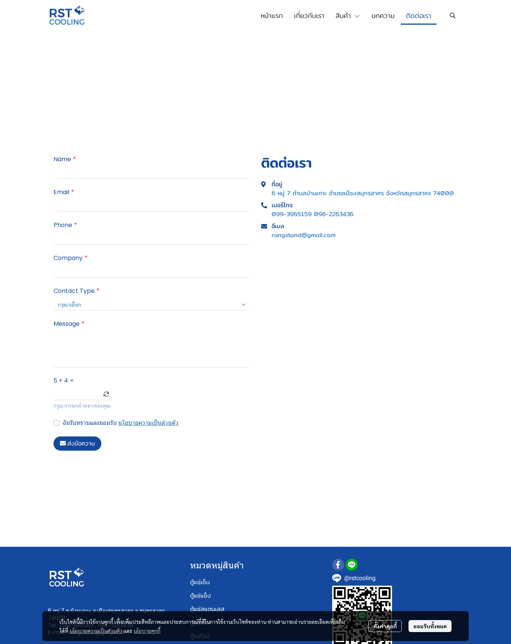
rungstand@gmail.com (304, 235)
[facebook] (338, 565)
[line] (352, 565)
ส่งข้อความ (81, 443)
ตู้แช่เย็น (200, 582)
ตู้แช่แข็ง (200, 595)
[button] (453, 15)
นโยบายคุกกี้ (147, 630)
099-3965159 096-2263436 (313, 214)
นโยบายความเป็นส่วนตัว (148, 422)
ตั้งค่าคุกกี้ (385, 626)
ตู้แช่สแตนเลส (207, 609)
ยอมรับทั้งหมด (430, 626)
